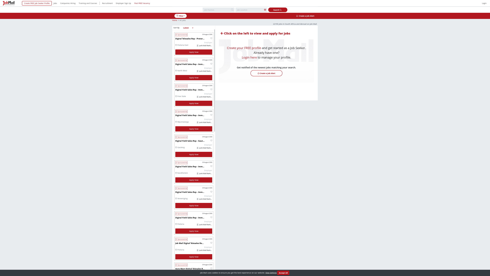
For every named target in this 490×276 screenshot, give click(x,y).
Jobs (55, 3)
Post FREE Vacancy (142, 3)
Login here (249, 57)
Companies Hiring (68, 3)
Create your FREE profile (244, 48)
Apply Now (193, 52)
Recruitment (107, 3)
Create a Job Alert (306, 16)
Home (174, 20)
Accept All (283, 273)
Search (276, 10)
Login (484, 3)
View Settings (271, 272)
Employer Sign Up (123, 3)
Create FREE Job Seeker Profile (37, 3)
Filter (181, 16)
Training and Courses (88, 3)
